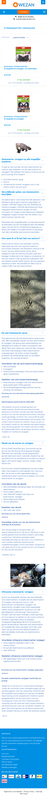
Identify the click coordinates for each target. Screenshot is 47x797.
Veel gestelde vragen (10, 765)
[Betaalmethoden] (5, 777)
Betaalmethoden (8, 756)
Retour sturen (7, 762)
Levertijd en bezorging (10, 759)
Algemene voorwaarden (13, 792)
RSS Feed (23, 794)
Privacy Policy (29, 792)
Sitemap (39, 792)
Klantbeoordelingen (9, 767)
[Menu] (44, 12)
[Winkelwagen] (4, 2)
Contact (23, 12)
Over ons (5, 754)
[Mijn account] (43, 2)
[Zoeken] (4, 12)
